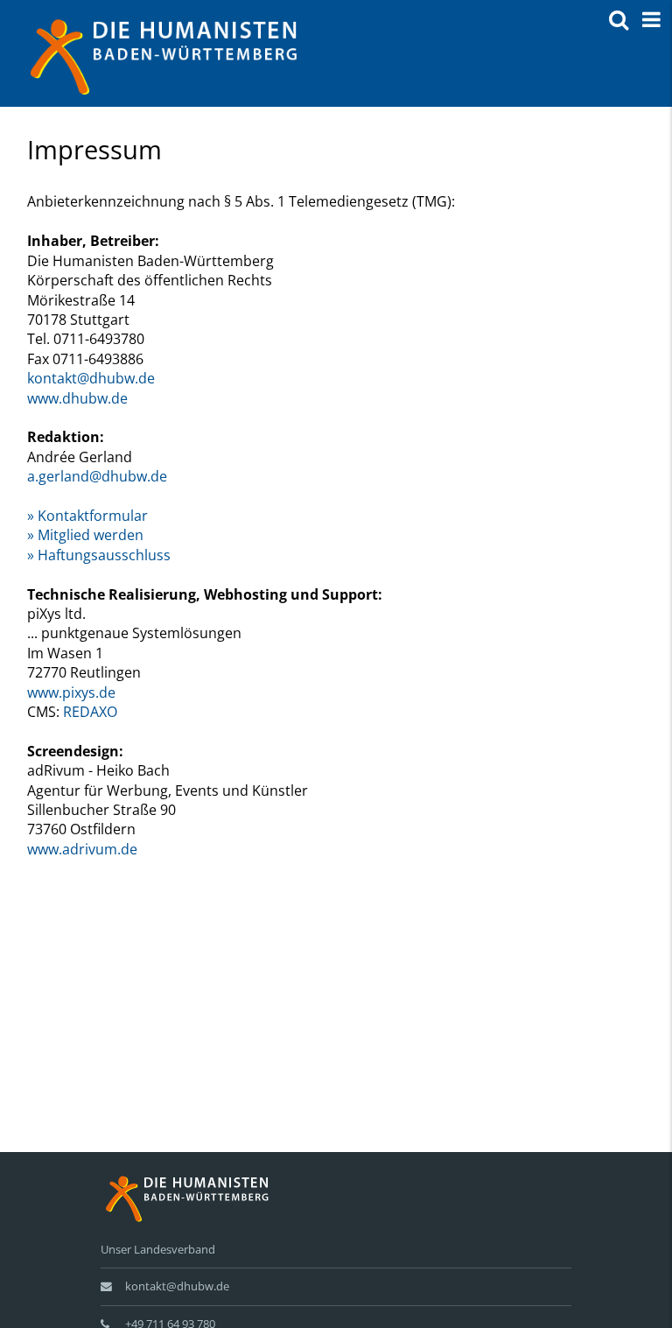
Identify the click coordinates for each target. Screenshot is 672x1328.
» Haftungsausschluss (99, 555)
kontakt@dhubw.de (91, 378)
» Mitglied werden (85, 535)
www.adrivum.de (82, 849)
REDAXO (90, 711)
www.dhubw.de (77, 398)
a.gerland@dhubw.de (97, 476)
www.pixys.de (71, 692)
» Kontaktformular (87, 515)
